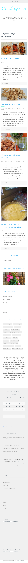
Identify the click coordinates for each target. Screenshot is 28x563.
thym (18, 345)
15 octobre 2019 (5, 248)
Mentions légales (6, 482)
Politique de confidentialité (9, 488)
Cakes (3, 62)
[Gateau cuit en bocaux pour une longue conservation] (14, 220)
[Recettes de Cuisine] (8, 426)
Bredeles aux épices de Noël (12, 104)
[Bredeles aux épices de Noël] (14, 100)
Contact (4, 479)
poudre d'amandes (10, 343)
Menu (14, 28)
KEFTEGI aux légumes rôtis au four (11, 445)
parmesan (14, 340)
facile (6, 335)
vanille (7, 348)
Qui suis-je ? (5, 491)
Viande (4, 305)
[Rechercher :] (11, 260)
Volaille (4, 309)
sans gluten (8, 345)
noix (6, 340)
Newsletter (5, 485)
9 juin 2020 (4, 182)
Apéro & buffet (6, 299)
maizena (7, 337)
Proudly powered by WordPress (9, 560)
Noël (3, 109)
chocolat (7, 326)
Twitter (4, 505)
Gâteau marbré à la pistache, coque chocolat (13, 448)
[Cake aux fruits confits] (14, 54)
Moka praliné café (7, 442)
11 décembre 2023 (6, 129)
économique (17, 348)
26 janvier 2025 (5, 83)
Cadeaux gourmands (8, 108)
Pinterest (5, 511)
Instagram (5, 508)
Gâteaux (4, 230)
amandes (7, 324)
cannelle (17, 324)
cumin (6, 329)
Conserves (5, 312)
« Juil (4, 420)
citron (17, 326)
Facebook (5, 502)
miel (15, 337)
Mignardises (20, 108)
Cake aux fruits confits (10, 58)
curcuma (15, 329)
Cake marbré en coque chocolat (10, 451)
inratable (16, 335)
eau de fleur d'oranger (12, 332)
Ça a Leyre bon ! (14, 11)
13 (13, 406)
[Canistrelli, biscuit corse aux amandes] (14, 150)
